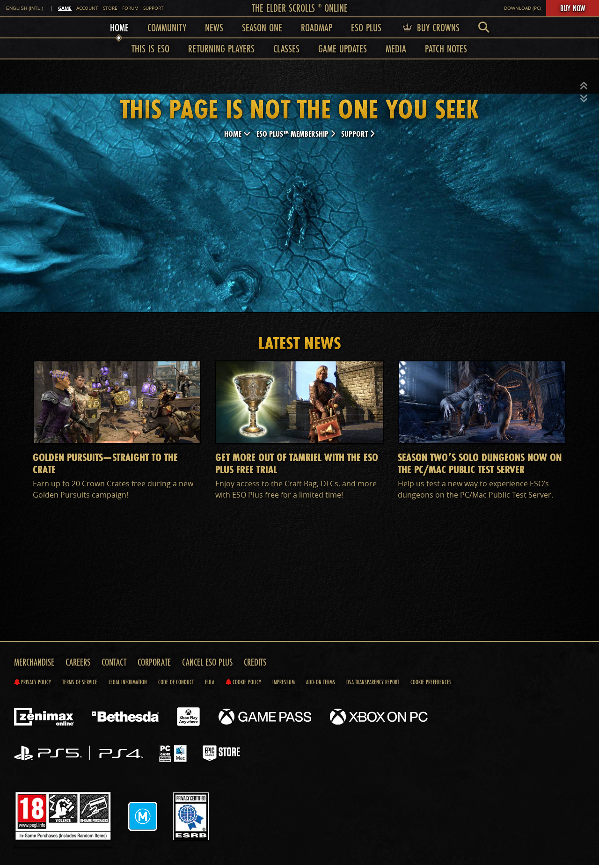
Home (233, 133)
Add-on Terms (320, 682)
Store (110, 8)
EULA (209, 682)
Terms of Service (79, 682)
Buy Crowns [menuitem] (437, 27)
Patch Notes (446, 48)
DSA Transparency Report (372, 682)
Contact (114, 662)
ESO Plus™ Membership (293, 133)
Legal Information (128, 682)
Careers (78, 662)
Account (87, 8)
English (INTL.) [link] (24, 8)
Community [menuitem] (166, 27)
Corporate (154, 662)
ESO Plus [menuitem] (366, 27)
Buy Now (572, 8)
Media (396, 48)
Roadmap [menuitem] (316, 27)
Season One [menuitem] (262, 27)
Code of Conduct (176, 682)
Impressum (283, 682)
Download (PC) (522, 8)
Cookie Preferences (431, 682)
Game (65, 8)
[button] (584, 86)
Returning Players (221, 48)
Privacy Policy (35, 682)
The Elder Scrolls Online (300, 7)
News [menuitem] (214, 27)
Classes (286, 48)
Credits (255, 662)
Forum (130, 8)
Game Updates (342, 48)
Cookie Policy (246, 682)
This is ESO (150, 48)
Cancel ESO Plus (207, 662)
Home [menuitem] (119, 27)
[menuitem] (483, 27)
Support (153, 8)
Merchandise (34, 662)
